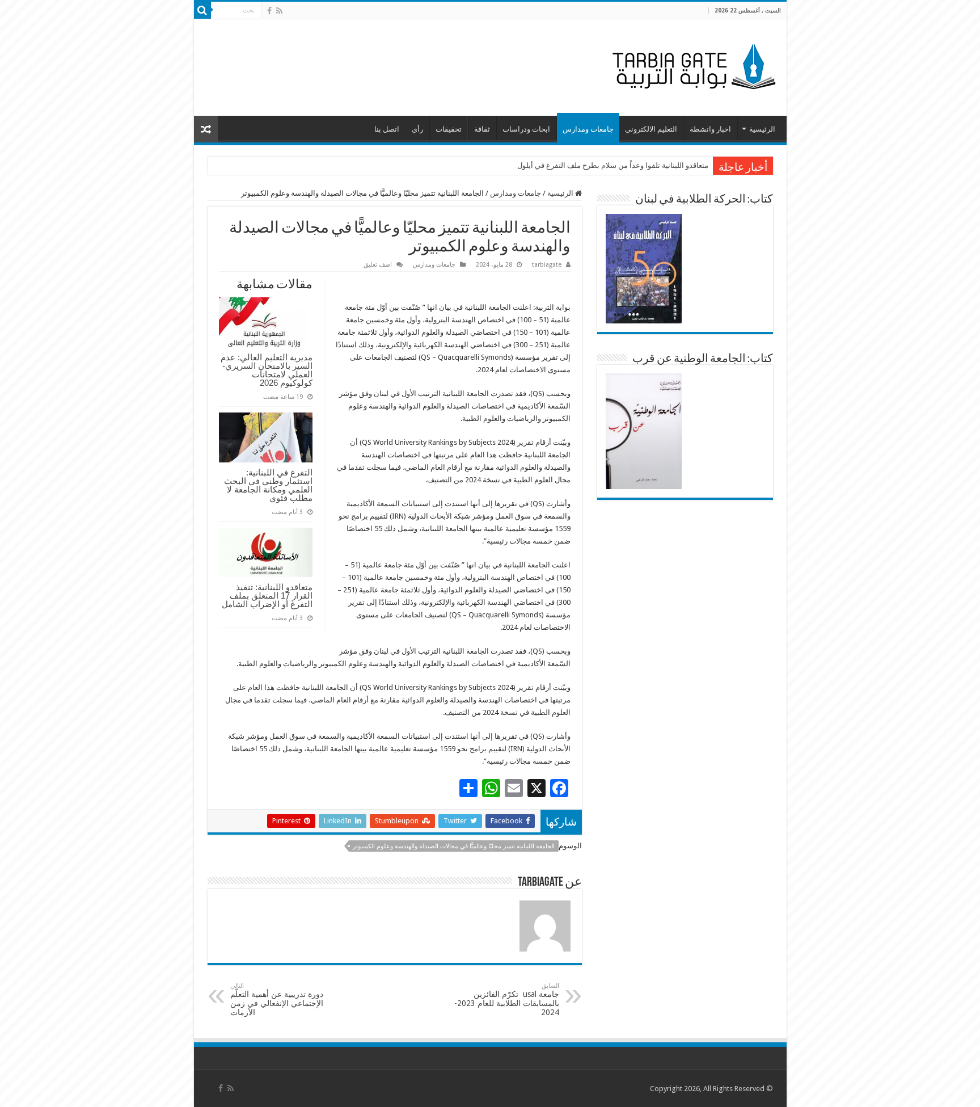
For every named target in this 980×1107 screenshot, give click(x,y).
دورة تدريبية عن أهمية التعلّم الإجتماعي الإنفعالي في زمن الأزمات (276, 999)
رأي (417, 129)
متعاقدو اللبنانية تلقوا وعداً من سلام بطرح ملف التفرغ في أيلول (612, 165)
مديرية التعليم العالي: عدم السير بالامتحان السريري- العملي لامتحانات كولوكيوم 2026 (266, 370)
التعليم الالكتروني (651, 129)
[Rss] (279, 11)
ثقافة (482, 129)
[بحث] (202, 10)
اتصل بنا (386, 129)
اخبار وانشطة (710, 129)
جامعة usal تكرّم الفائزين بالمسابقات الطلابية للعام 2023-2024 (506, 999)
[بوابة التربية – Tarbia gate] (692, 65)
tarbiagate (546, 264)
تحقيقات (449, 129)
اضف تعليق (378, 264)
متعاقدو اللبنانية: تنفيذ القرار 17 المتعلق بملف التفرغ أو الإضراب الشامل (267, 595)
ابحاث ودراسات (526, 129)
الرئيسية (762, 129)
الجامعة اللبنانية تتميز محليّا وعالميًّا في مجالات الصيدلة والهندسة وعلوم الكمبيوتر (454, 846)
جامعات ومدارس (588, 129)
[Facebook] (269, 11)
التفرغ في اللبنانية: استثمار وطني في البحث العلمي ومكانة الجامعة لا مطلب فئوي (268, 485)
